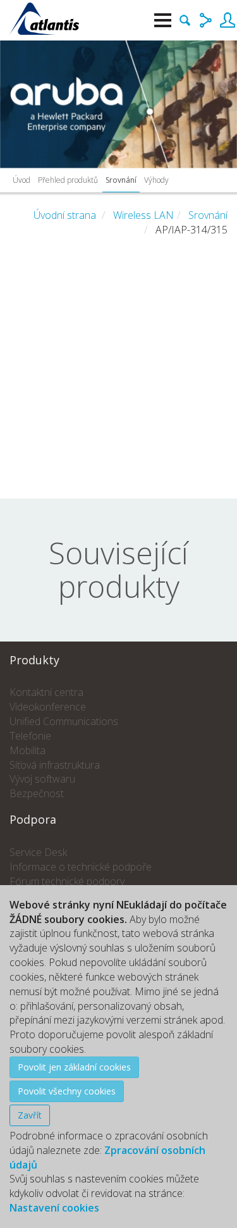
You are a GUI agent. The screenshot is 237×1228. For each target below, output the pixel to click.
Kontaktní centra (46, 692)
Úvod (21, 180)
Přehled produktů (68, 180)
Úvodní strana (64, 215)
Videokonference (47, 707)
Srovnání (121, 180)
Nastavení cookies (54, 1208)
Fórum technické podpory (67, 881)
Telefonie (30, 736)
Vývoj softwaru (42, 779)
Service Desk (38, 852)
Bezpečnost (36, 793)
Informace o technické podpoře (80, 867)
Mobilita (27, 750)
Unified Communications (63, 721)
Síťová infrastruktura (54, 765)
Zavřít (30, 1115)
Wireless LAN (143, 215)
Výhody (156, 180)
